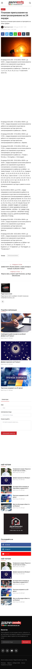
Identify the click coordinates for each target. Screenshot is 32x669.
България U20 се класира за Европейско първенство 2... (21, 487)
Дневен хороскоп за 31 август (10, 362)
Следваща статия (15, 271)
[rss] (16, 651)
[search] (30, 3)
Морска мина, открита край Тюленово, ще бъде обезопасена (16, 274)
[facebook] (3, 651)
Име (2, 405)
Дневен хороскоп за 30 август (21, 477)
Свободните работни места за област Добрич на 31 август (13, 335)
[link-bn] (16, 524)
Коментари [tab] (5, 399)
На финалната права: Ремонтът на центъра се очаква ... (22, 469)
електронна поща (6, 412)
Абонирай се (26, 642)
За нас (23, 663)
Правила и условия (6, 664)
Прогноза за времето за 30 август (20, 496)
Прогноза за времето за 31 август (12, 388)
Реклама (3, 663)
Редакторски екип (6, 294)
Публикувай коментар (9, 433)
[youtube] (12, 651)
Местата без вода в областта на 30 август (21, 505)
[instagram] (7, 651)
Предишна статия (17, 264)
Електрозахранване (13, 255)
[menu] (2, 3)
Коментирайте (5, 419)
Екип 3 (2, 338)
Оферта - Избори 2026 (13, 663)
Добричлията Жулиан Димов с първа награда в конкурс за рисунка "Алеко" (16, 267)
